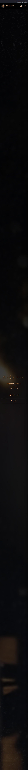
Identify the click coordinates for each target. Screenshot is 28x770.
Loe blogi (15, 401)
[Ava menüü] (25, 5)
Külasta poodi (15, 395)
